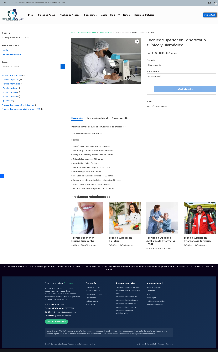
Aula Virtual (209, 15)
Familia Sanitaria (105, 32)
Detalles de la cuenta (11, 54)
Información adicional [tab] (97, 118)
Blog (112, 15)
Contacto (151, 291)
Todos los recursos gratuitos (128, 287)
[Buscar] (209, 2)
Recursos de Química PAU (127, 296)
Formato (151, 60)
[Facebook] (2, 176)
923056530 (69, 308)
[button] (34, 14)
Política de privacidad (156, 301)
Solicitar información (56, 321)
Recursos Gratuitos (144, 15)
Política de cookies (155, 304)
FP (119, 15)
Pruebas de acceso (94, 294)
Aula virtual (90, 304)
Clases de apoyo (93, 287)
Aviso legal (151, 297)
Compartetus (59, 283)
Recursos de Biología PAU (127, 300)
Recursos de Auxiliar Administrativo (124, 311)
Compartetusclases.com (168, 266)
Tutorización (153, 71)
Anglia (104, 15)
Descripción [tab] (77, 118)
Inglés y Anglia (92, 301)
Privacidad (151, 344)
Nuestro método (154, 287)
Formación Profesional (87, 32)
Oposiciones (91, 297)
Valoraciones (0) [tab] (120, 118)
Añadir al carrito (185, 89)
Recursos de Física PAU (126, 303)
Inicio (73, 32)
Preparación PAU (93, 291)
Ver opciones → (64, 3)
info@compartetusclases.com (63, 312)
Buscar (5, 62)
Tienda (5, 50)
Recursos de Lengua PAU (126, 307)
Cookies (160, 344)
